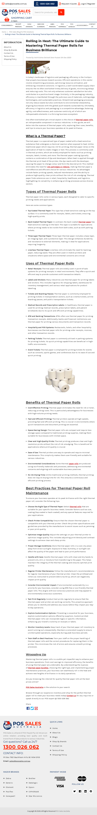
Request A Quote (69, 4)
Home (55, 728)
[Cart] (6, 19)
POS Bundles (72, 25)
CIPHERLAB (34, 791)
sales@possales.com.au (19, 761)
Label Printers (52, 25)
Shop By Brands (10, 50)
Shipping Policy (10, 59)
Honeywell (10, 796)
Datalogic (33, 783)
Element (10, 787)
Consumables (6, 25)
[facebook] (80, 791)
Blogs (55, 737)
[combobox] (46, 12)
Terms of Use (9, 56)
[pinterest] (91, 791)
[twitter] (74, 791)
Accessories (82, 25)
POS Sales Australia (63, 811)
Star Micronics (35, 796)
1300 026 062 (47, 3)
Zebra (8, 778)
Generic (9, 783)
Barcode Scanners (41, 25)
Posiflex (9, 791)
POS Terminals (62, 25)
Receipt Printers (18, 25)
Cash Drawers (29, 25)
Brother (32, 778)
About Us (7, 47)
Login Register (88, 4)
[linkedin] (85, 791)
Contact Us (92, 25)
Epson (31, 787)
